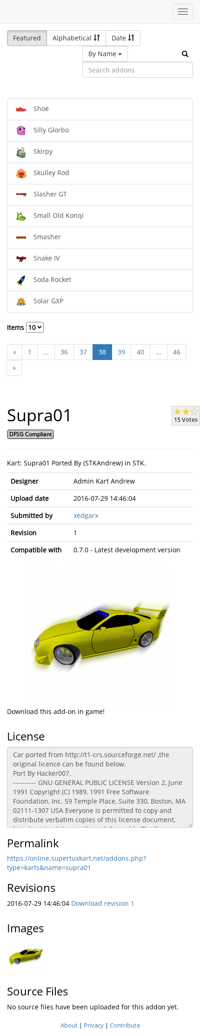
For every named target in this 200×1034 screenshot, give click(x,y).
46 (176, 351)
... (46, 351)
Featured (27, 37)
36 (64, 351)
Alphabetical (73, 37)
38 (102, 351)
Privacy (94, 1025)
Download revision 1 (102, 903)
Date (120, 37)
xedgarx (85, 515)
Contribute (125, 1025)
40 (140, 351)
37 (83, 351)
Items (16, 327)
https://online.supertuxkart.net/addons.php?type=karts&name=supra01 (76, 863)
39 (121, 351)
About (69, 1025)
